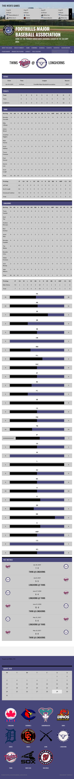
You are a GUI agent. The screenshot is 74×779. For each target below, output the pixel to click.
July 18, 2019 (37, 565)
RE (65, 113)
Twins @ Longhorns (37, 571)
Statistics (56, 48)
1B (21, 113)
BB (42, 113)
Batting (5, 113)
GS (23, 181)
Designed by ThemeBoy (66, 775)
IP (19, 181)
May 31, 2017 (37, 617)
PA (11, 113)
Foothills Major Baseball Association (38, 31)
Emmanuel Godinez (8, 193)
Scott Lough (6, 189)
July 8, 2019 (37, 578)
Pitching (5, 181)
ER (49, 181)
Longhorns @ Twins (37, 584)
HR (32, 113)
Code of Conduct (19, 48)
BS (38, 181)
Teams (27, 48)
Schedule (42, 48)
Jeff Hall (5, 185)
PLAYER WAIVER (6, 51)
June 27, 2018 (37, 591)
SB (71, 113)
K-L (49, 113)
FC (68, 113)
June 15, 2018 (37, 604)
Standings (34, 48)
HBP (52, 113)
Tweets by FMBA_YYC (9, 659)
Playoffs (49, 48)
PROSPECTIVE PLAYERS (18, 51)
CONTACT (27, 51)
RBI (36, 113)
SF (61, 113)
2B (25, 113)
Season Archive (65, 48)
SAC (57, 113)
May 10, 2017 (37, 630)
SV (34, 181)
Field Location (36, 51)
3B (28, 113)
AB (15, 113)
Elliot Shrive (6, 285)
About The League (7, 48)
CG (66, 181)
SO (70, 181)
